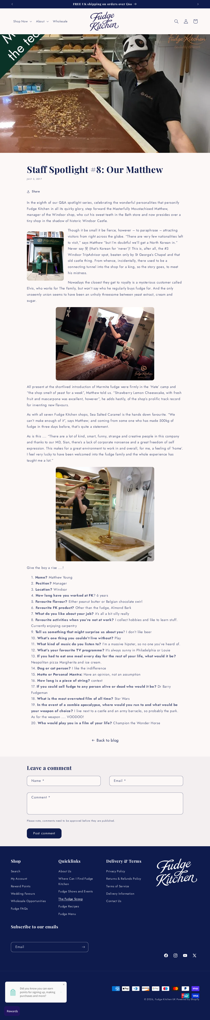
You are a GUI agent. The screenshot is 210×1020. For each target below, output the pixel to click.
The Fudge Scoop (70, 899)
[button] (22, 21)
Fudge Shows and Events (75, 891)
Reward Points (21, 886)
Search (16, 871)
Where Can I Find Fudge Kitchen (75, 881)
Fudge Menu (67, 914)
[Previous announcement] (12, 4)
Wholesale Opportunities (28, 901)
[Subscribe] (83, 947)
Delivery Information (120, 893)
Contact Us (113, 901)
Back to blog (108, 740)
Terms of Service (117, 886)
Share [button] (36, 191)
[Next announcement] (197, 4)
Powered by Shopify (188, 999)
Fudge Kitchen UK (165, 999)
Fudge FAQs (19, 908)
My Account (19, 878)
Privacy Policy (115, 871)
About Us (64, 871)
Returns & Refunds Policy (123, 878)
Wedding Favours (23, 893)
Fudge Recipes (68, 906)
